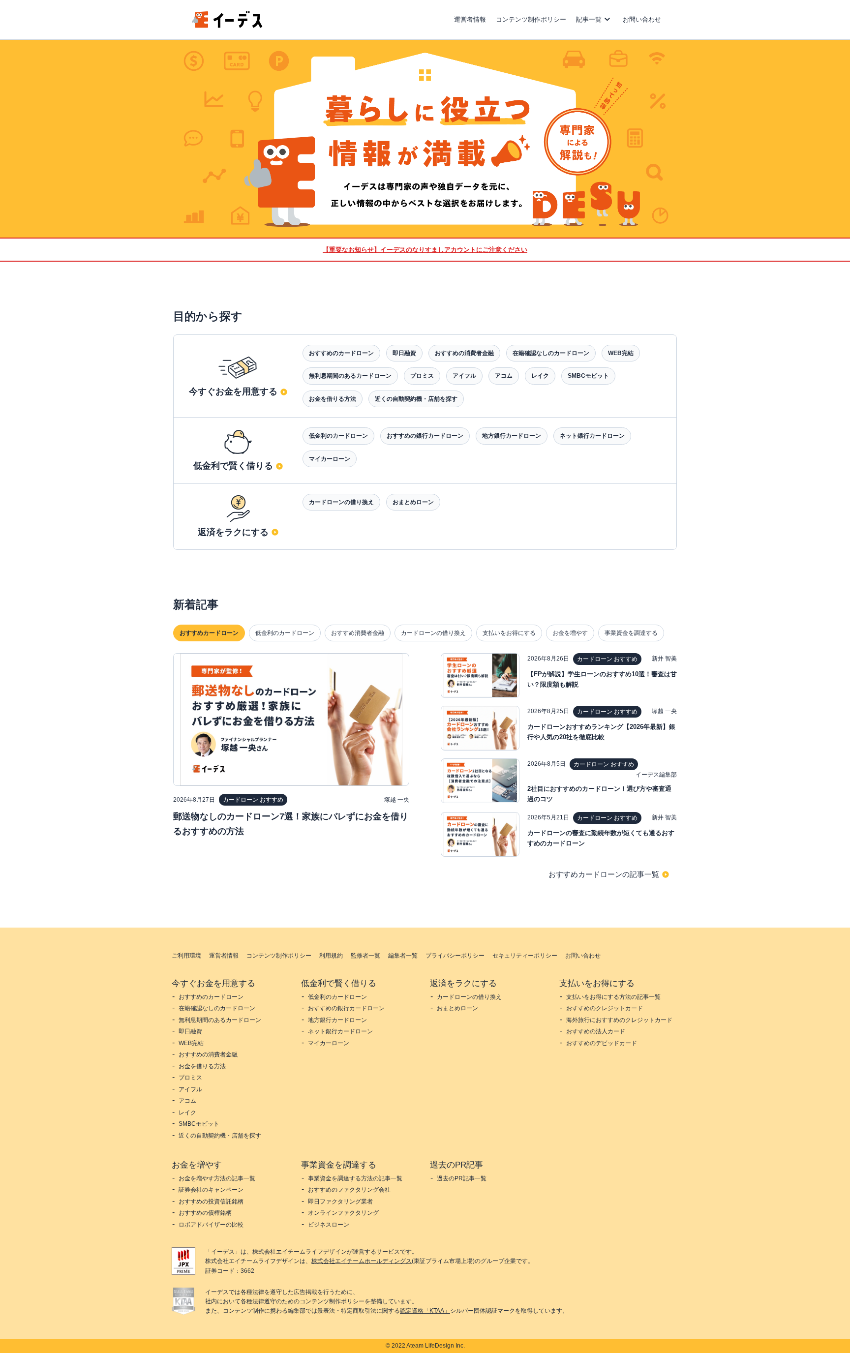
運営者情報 (470, 19)
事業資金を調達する (631, 633)
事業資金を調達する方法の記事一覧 (355, 1178)
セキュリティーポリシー (524, 955)
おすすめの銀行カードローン (425, 435)
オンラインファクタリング (343, 1212)
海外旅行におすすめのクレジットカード (619, 1020)
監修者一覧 (365, 955)
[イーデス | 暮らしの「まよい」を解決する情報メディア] (227, 25)
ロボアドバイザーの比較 (211, 1224)
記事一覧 (589, 19)
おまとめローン (413, 502)
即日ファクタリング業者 (340, 1201)
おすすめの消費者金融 (464, 353)
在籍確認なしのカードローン (551, 353)
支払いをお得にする (509, 633)
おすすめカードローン (209, 633)
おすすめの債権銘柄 (205, 1212)
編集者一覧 (403, 955)
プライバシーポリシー (455, 955)
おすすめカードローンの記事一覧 (603, 874)
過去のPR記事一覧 (461, 1178)
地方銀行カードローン (511, 435)
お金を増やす (570, 633)
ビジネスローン (328, 1224)
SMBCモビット (588, 375)
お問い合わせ (642, 19)
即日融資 (404, 353)
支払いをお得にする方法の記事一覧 (613, 996)
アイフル (464, 375)
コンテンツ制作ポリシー (531, 19)
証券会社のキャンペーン (211, 1189)
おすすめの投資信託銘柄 (211, 1201)
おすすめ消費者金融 (357, 633)
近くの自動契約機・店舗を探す (416, 398)
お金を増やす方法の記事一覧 (217, 1178)
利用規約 (331, 955)
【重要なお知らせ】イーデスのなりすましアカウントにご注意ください (425, 249)
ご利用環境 (186, 955)
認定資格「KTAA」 (425, 1310)
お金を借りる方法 (332, 398)
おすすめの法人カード (595, 1031)
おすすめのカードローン (341, 353)
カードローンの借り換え (341, 502)
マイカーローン (329, 458)
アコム (504, 375)
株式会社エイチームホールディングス (361, 1261)
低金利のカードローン (338, 435)
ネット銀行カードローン (592, 435)
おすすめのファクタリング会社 (349, 1189)
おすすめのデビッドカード (601, 1043)
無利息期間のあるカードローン (350, 375)
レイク (540, 375)
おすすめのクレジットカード (604, 1008)
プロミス (422, 375)
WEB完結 (621, 353)
